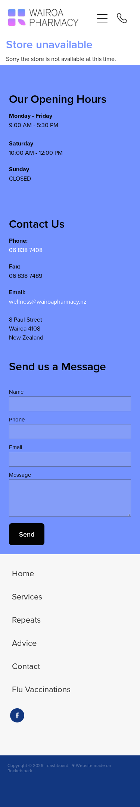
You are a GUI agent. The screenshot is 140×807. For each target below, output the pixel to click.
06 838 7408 (26, 250)
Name (16, 392)
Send (26, 534)
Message (20, 475)
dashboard (57, 765)
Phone (17, 419)
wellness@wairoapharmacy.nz (48, 301)
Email (15, 447)
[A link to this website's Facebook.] (17, 715)
